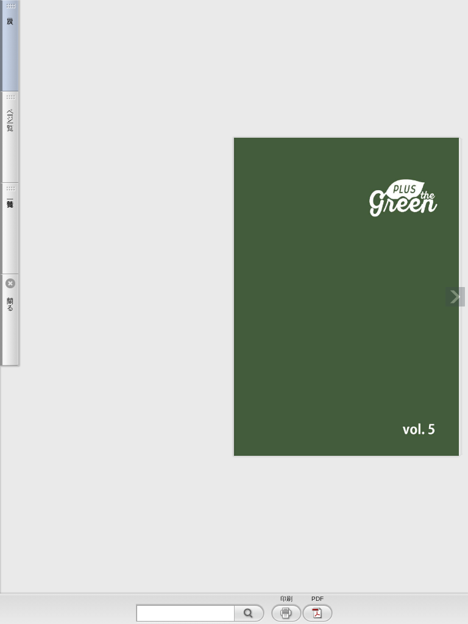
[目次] (9, 45)
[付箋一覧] (9, 228)
